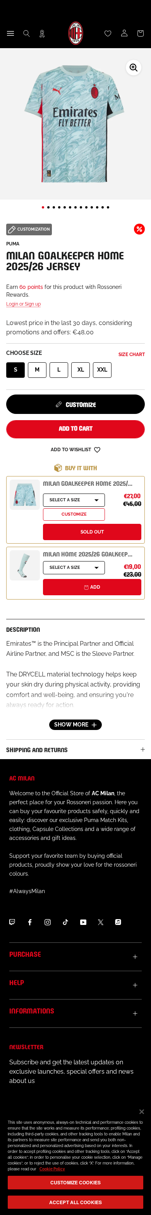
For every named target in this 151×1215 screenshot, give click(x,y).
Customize (81, 404)
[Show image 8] (81, 207)
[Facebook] (30, 922)
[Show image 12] (102, 207)
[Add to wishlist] (97, 449)
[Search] (26, 33)
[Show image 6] (70, 207)
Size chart (131, 354)
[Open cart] (140, 33)
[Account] (124, 33)
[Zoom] (133, 67)
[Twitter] (100, 922)
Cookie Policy (52, 1169)
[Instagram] (48, 922)
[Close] (141, 1111)
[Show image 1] (43, 207)
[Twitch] (12, 922)
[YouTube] (83, 922)
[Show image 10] (92, 207)
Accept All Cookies (75, 1202)
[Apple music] (118, 922)
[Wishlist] (108, 33)
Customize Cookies (75, 1182)
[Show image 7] (75, 207)
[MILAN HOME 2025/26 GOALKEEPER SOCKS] (25, 565)
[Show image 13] (108, 207)
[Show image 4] (59, 207)
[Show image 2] (48, 207)
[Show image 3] (54, 207)
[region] (75, 1158)
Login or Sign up (23, 304)
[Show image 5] (64, 207)
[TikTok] (65, 922)
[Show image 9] (86, 207)
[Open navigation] (10, 33)
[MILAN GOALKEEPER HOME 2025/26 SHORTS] (25, 495)
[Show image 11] (97, 207)
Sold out (92, 532)
